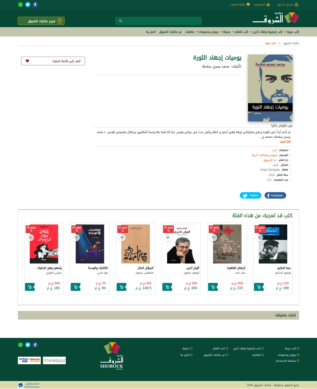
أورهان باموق (191, 272)
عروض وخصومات (287, 355)
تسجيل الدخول (285, 4)
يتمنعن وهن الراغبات (49, 268)
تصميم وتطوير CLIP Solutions (31, 385)
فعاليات (256, 355)
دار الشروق (270, 160)
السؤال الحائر (146, 268)
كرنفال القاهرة (236, 268)
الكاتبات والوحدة (98, 268)
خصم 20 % (260, 229)
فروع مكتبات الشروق (41, 21)
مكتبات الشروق (291, 43)
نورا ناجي (102, 272)
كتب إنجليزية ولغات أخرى (247, 348)
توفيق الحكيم (283, 272)
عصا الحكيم (284, 268)
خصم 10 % (214, 229)
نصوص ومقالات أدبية (264, 155)
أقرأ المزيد (285, 141)
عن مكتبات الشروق (214, 355)
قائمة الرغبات (238, 4)
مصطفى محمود (144, 272)
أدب (274, 150)
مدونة (185, 348)
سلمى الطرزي (54, 272)
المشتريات (259, 4)
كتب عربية (270, 43)
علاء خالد (240, 272)
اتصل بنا (184, 355)
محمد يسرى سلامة (215, 66)
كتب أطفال (219, 348)
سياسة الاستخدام (286, 360)
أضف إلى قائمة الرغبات (66, 61)
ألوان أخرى (192, 268)
